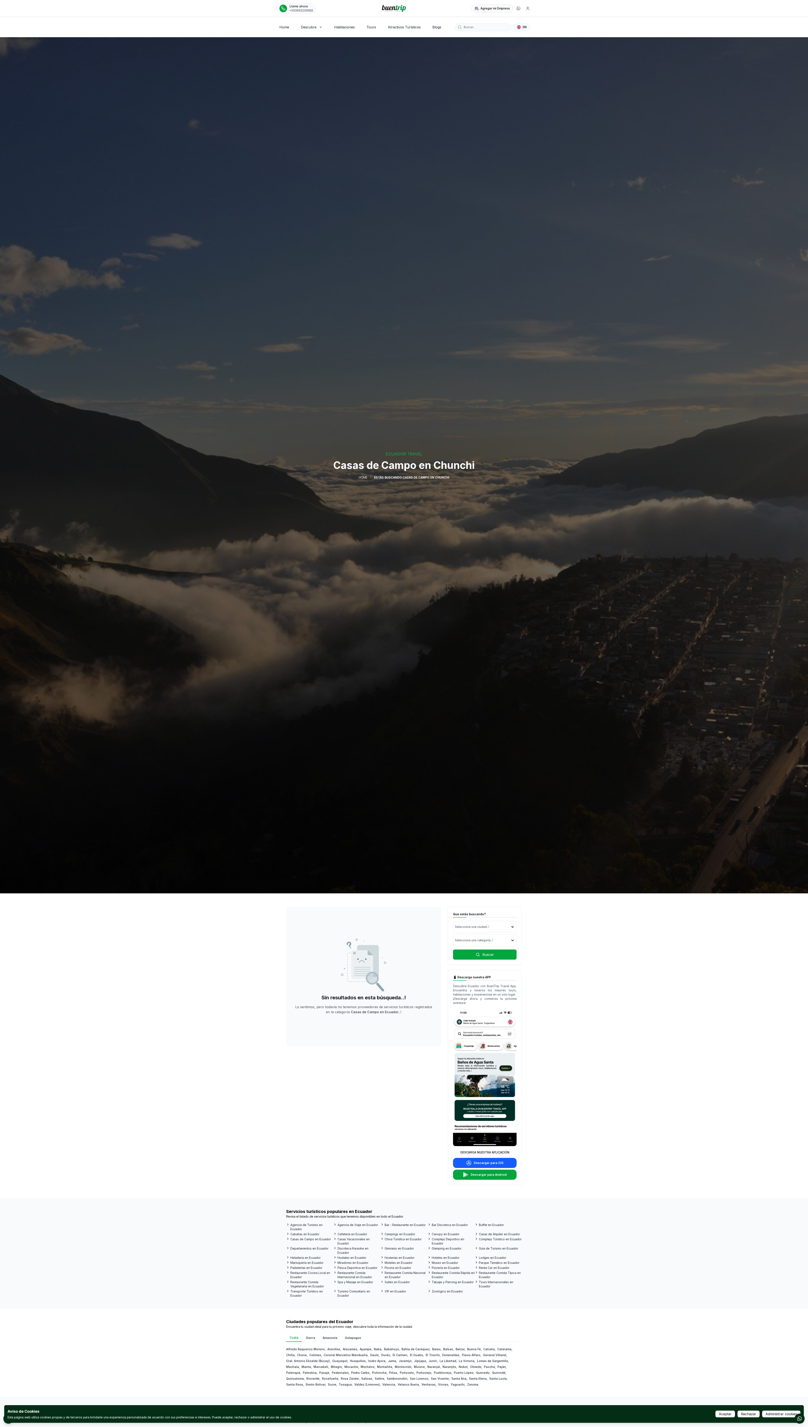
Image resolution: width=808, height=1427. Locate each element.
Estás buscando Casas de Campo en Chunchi (411, 477)
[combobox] (455, 927)
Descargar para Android (489, 1174)
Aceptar (725, 1414)
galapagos (353, 1338)
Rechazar (748, 1414)
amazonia (330, 1338)
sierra (310, 1338)
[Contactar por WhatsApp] (800, 1419)
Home (363, 477)
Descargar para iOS (489, 1163)
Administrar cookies (781, 1414)
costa (294, 1337)
